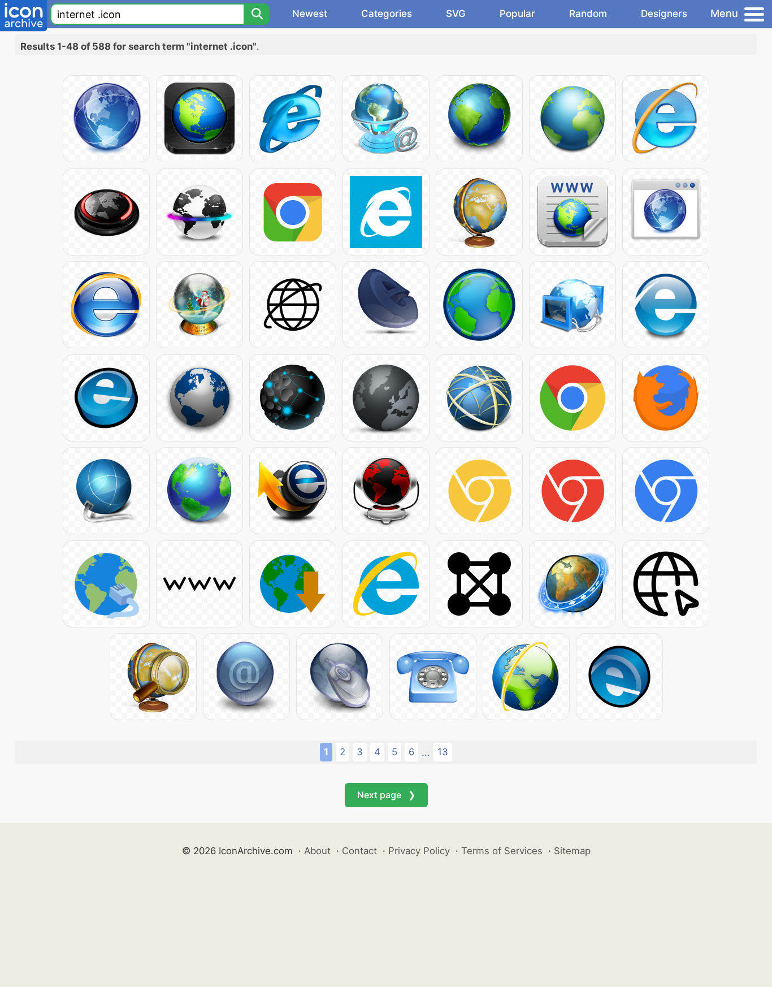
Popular (517, 13)
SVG (456, 13)
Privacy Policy (419, 850)
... (426, 752)
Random (588, 13)
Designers (664, 13)
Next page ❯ (386, 794)
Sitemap (572, 850)
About (317, 850)
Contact (359, 850)
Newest (309, 13)
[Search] (257, 14)
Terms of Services (502, 850)
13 (442, 751)
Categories (386, 13)
